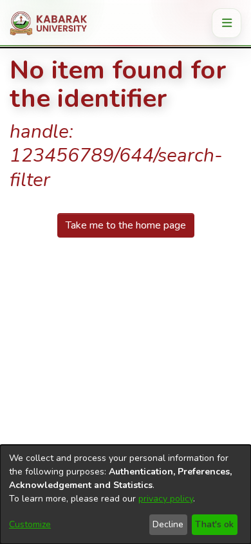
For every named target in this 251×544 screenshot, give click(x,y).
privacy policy (165, 498)
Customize (30, 524)
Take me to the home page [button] (126, 225)
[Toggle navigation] (226, 23)
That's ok (214, 524)
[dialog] (125, 494)
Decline (168, 524)
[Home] (53, 23)
